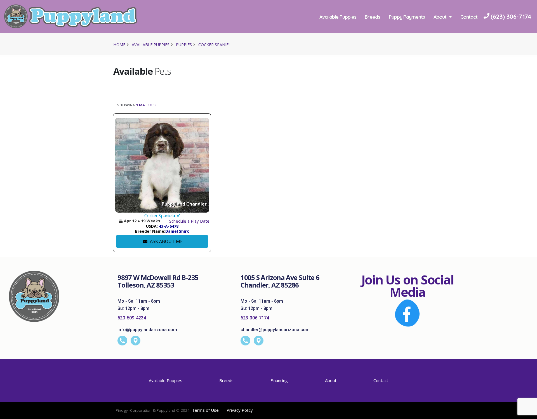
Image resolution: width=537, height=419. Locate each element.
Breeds (372, 17)
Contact (468, 17)
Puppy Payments (407, 17)
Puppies (184, 44)
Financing (279, 380)
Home (119, 44)
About (440, 17)
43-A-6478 (168, 226)
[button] (121, 221)
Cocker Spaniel (214, 44)
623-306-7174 (255, 318)
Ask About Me (166, 241)
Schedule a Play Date (189, 221)
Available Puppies (337, 17)
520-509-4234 (131, 318)
